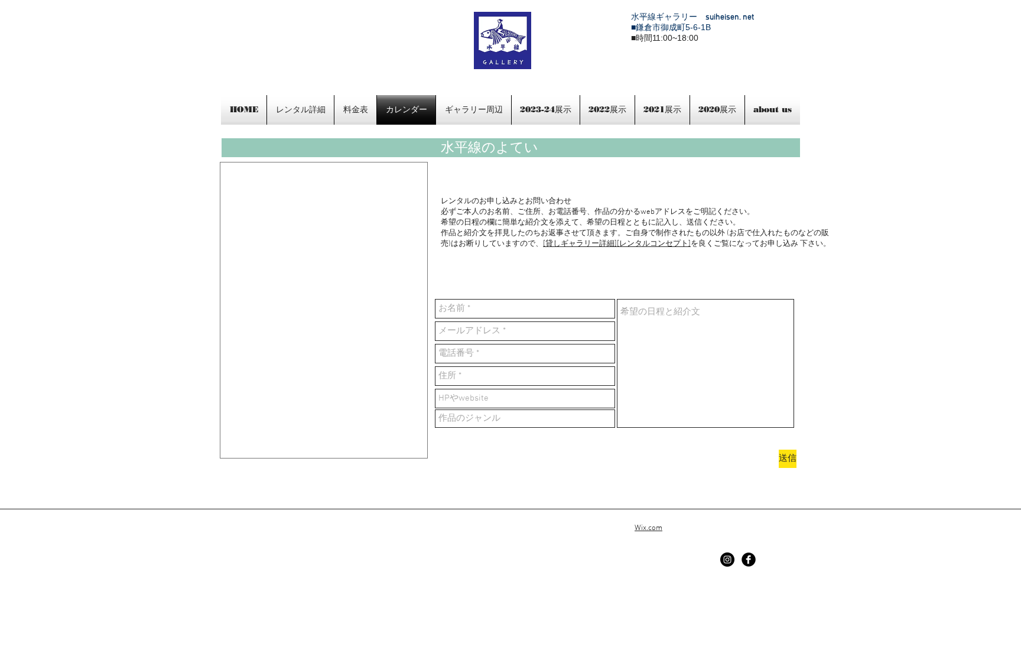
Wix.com (648, 528)
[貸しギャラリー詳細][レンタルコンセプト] (617, 244)
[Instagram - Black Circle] (727, 559)
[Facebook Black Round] (749, 559)
